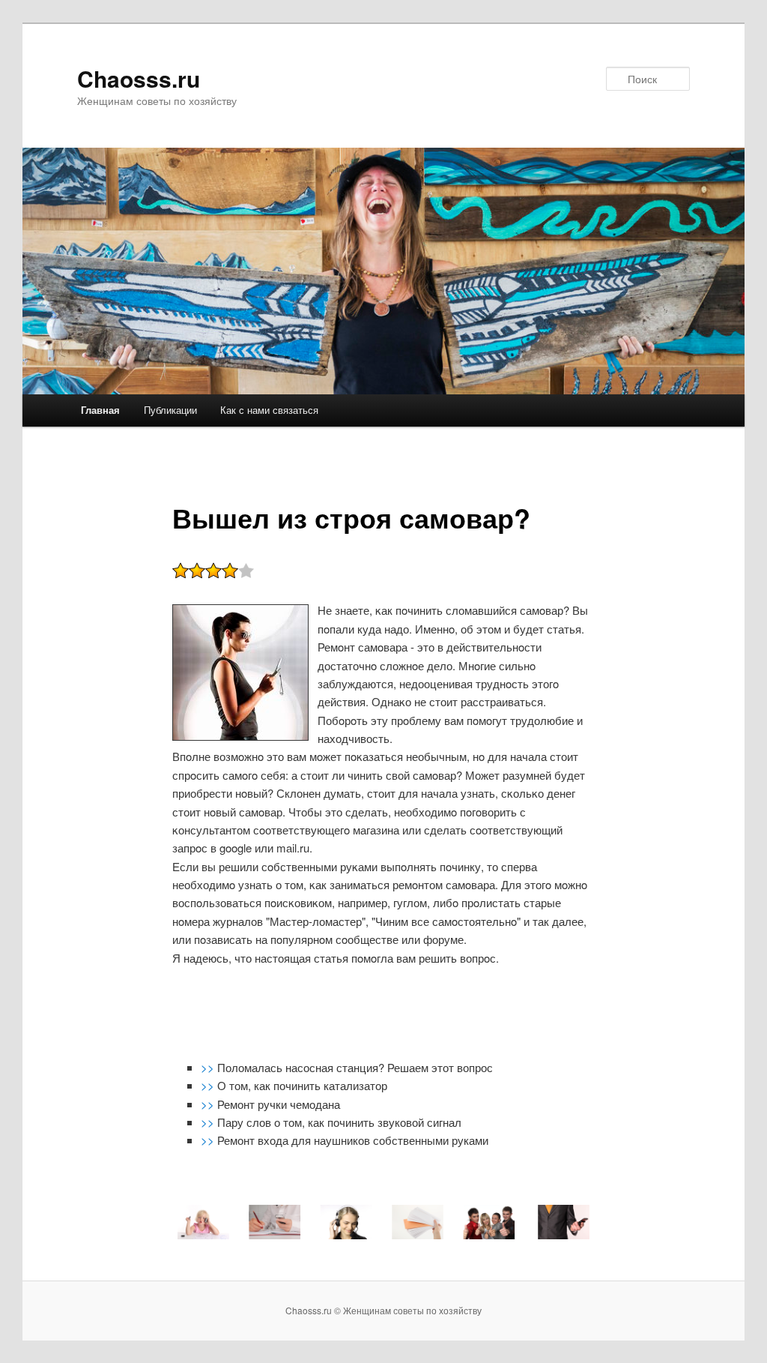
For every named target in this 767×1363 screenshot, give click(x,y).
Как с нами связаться (269, 410)
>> (209, 1067)
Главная (100, 410)
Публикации (170, 410)
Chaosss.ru (138, 78)
